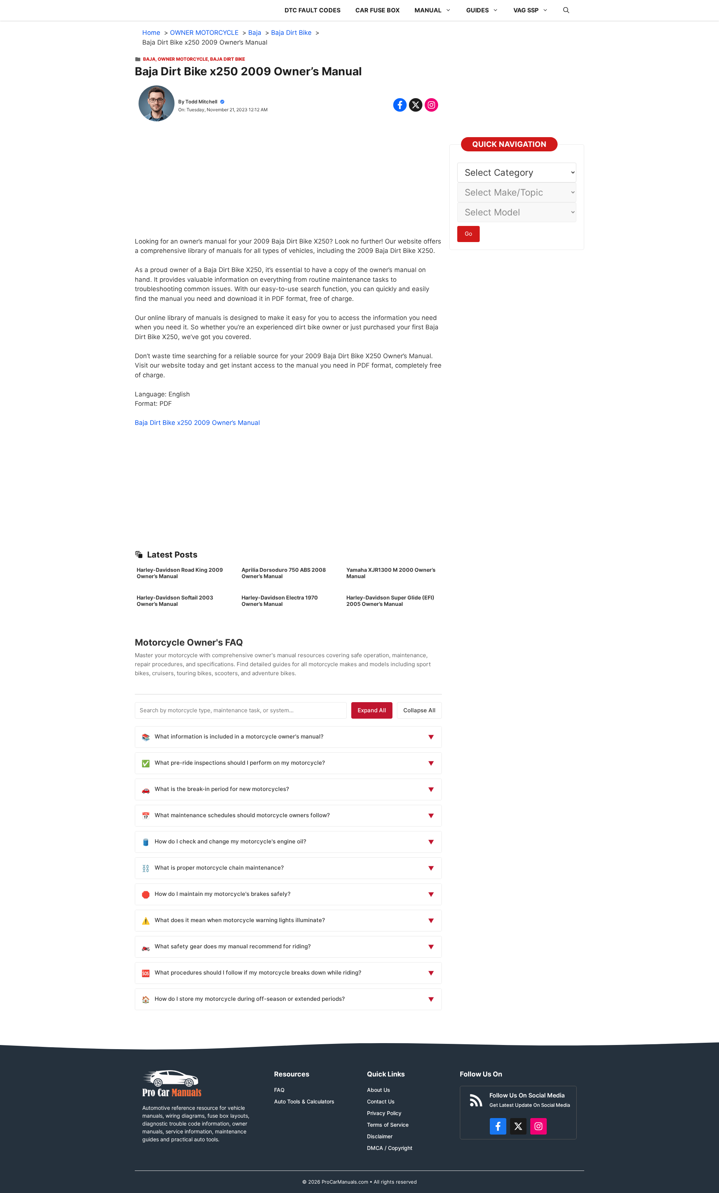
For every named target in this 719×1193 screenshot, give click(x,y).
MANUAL (428, 10)
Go (468, 233)
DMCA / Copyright (389, 1148)
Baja (149, 59)
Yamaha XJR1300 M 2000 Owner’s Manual (391, 573)
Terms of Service (388, 1124)
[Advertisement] (288, 184)
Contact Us (381, 1101)
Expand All (372, 710)
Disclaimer (379, 1136)
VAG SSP (526, 10)
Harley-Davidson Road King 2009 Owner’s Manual (180, 573)
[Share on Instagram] (431, 105)
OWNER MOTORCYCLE (183, 59)
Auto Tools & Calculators (304, 1101)
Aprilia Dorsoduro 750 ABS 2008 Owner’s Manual (284, 573)
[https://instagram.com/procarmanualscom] (538, 1126)
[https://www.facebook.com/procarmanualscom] (498, 1126)
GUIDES (477, 10)
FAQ (279, 1090)
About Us (378, 1090)
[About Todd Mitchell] (157, 104)
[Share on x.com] (415, 105)
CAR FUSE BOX (377, 10)
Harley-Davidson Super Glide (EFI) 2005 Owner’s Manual (390, 600)
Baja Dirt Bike (227, 59)
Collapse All (419, 710)
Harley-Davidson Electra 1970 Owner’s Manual (280, 600)
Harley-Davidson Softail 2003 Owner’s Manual (175, 600)
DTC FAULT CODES (312, 10)
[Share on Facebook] (400, 105)
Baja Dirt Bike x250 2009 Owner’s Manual (197, 422)
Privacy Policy (384, 1113)
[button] (566, 10)
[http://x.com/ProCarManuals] (518, 1126)
